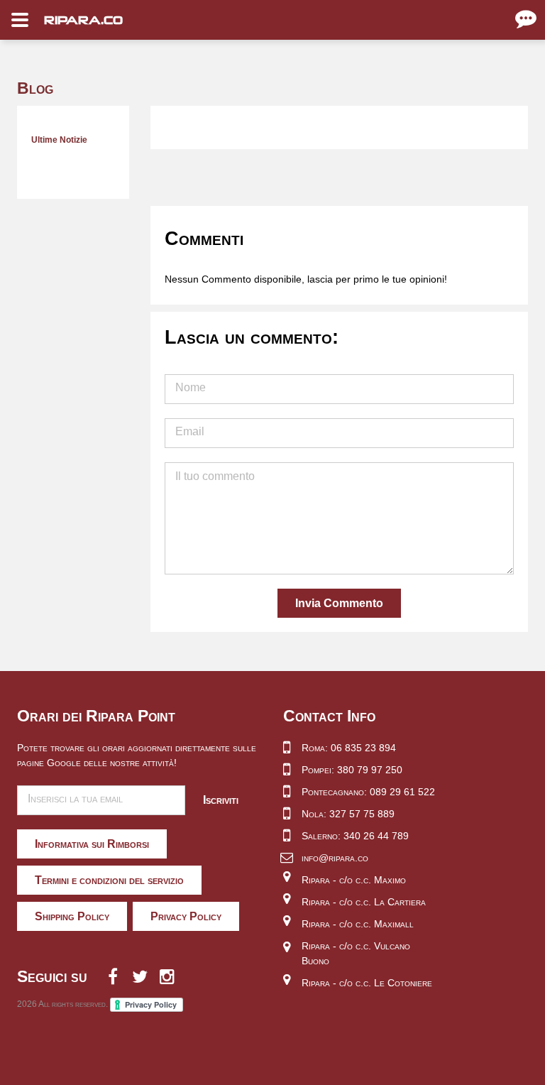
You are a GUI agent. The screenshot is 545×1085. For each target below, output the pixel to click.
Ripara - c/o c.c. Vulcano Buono (356, 953)
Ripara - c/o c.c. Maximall (358, 923)
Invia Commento (339, 603)
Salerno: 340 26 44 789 (355, 835)
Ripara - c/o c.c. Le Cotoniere (367, 982)
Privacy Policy (185, 916)
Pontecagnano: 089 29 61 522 (368, 791)
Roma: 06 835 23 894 (349, 747)
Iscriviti (220, 800)
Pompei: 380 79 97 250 (352, 769)
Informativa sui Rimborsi (92, 844)
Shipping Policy (72, 916)
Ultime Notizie (59, 140)
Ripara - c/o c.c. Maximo (354, 879)
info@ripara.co (335, 857)
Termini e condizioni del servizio (109, 880)
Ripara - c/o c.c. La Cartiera (364, 901)
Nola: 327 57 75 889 (348, 813)
